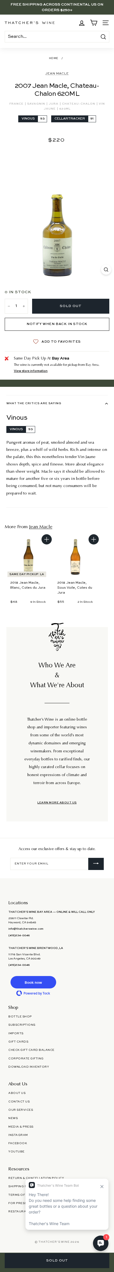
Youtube (16, 1151)
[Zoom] (106, 270)
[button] (33, 982)
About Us (16, 1093)
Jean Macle (57, 73)
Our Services (20, 1110)
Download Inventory (28, 1066)
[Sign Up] (96, 864)
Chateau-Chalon (79, 103)
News (13, 1118)
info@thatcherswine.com (25, 928)
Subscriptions (21, 1025)
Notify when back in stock (57, 324)
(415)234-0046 (19, 935)
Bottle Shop (20, 1016)
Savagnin (36, 103)
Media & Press (20, 1126)
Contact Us (19, 1101)
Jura (54, 103)
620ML (65, 108)
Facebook (17, 1143)
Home (53, 58)
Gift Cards (18, 1041)
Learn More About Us (57, 802)
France (16, 103)
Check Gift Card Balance (31, 1050)
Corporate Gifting (26, 1058)
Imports (16, 1033)
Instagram (18, 1135)
